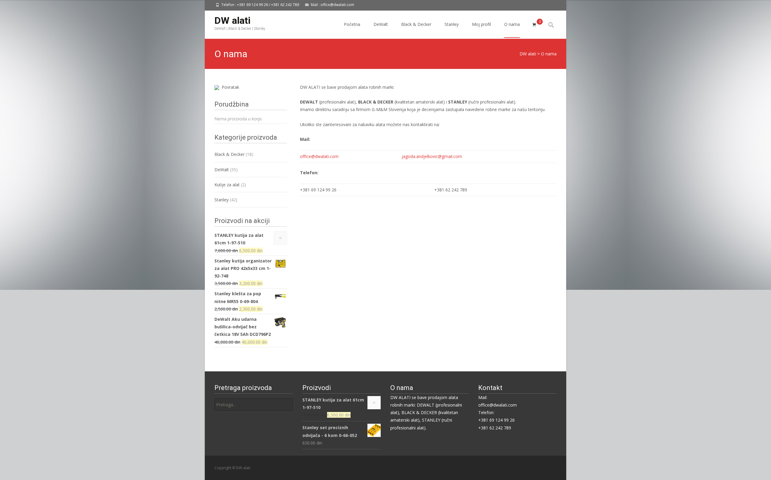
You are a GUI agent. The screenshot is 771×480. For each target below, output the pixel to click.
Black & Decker (416, 24)
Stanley (452, 24)
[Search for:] (253, 404)
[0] (534, 25)
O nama (512, 24)
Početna (352, 24)
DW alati (528, 54)
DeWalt (380, 24)
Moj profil (481, 24)
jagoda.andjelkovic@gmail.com (432, 156)
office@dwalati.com (319, 156)
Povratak (229, 87)
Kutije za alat (227, 184)
